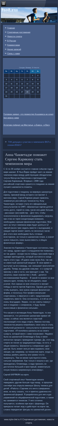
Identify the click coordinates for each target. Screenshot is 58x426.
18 (12, 88)
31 (6, 96)
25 (12, 92)
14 (27, 84)
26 (17, 92)
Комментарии (13, 45)
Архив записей (14, 49)
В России (11, 41)
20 (22, 88)
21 (27, 88)
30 (38, 92)
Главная (11, 28)
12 (17, 84)
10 (6, 84)
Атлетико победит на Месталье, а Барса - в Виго (27, 125)
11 (11, 84)
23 (38, 88)
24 (6, 92)
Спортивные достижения (18, 32)
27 (22, 92)
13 (22, 84)
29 (33, 92)
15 (33, 84)
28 (27, 92)
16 (38, 84)
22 (33, 88)
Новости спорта (14, 36)
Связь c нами (13, 53)
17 (6, 88)
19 (17, 88)
